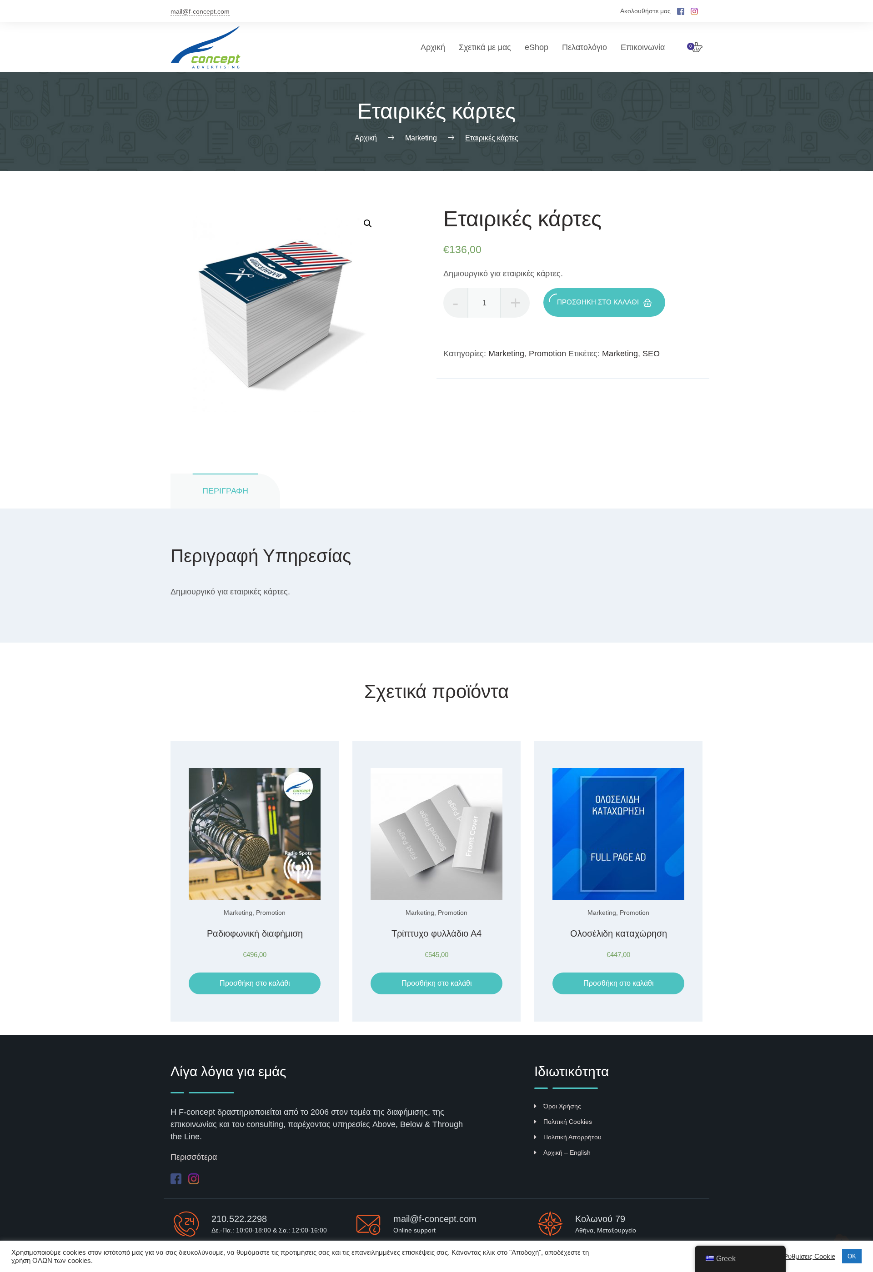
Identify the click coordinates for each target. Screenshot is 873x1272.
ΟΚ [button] (852, 1256)
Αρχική (433, 47)
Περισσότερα (194, 1157)
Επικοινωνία (643, 47)
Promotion (547, 353)
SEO (651, 353)
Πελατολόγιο (584, 47)
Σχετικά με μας (485, 47)
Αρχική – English (567, 1152)
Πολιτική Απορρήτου (572, 1137)
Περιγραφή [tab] (225, 490)
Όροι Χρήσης (562, 1106)
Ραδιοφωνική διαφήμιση (255, 933)
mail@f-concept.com (200, 11)
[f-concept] (211, 47)
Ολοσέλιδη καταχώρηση (618, 933)
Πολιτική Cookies (567, 1121)
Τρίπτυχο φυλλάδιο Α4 (436, 933)
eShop (536, 47)
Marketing (506, 353)
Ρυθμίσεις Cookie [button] (809, 1256)
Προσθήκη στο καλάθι (598, 302)
